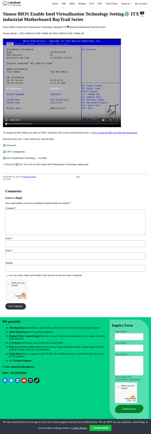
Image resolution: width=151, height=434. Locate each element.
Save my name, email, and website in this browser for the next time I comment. (45, 275)
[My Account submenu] (148, 3)
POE (11, 347)
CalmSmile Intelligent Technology (14, 2)
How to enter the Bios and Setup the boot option (114, 132)
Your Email (121, 343)
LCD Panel (14, 343)
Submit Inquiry (129, 409)
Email (9, 250)
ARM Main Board (18, 332)
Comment (10, 208)
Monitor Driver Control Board (24, 336)
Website (9, 263)
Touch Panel (15, 353)
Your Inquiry (122, 354)
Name (9, 238)
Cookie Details (79, 427)
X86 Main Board (29, 177)
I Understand (100, 427)
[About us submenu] (131, 3)
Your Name (121, 331)
